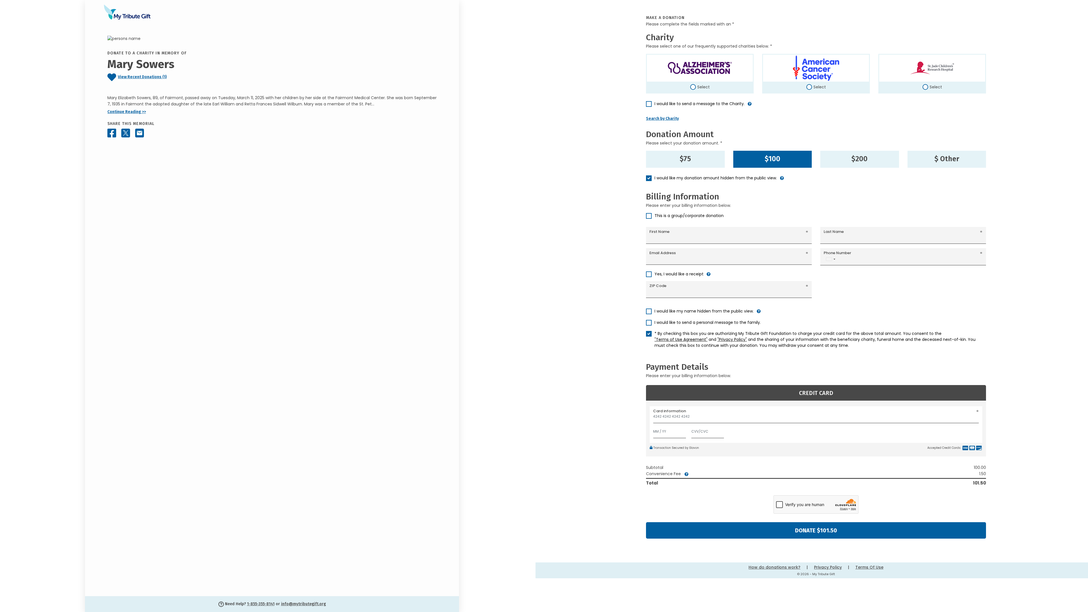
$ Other (946, 159)
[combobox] (830, 259)
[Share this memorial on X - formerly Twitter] (125, 133)
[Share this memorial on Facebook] (111, 133)
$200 (859, 159)
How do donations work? (774, 567)
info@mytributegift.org (303, 604)
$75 (685, 159)
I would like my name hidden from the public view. (704, 311)
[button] (749, 106)
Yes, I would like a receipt (679, 274)
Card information (669, 411)
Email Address (662, 253)
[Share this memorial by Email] (139, 133)
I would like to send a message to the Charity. (699, 104)
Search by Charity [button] (662, 118)
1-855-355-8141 (261, 604)
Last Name (834, 231)
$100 (772, 159)
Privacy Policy (828, 567)
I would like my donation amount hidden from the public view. (715, 178)
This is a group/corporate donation (689, 215)
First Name (659, 231)
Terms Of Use (869, 567)
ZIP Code (657, 285)
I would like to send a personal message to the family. (707, 322)
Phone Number (837, 253)
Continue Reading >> (126, 111)
